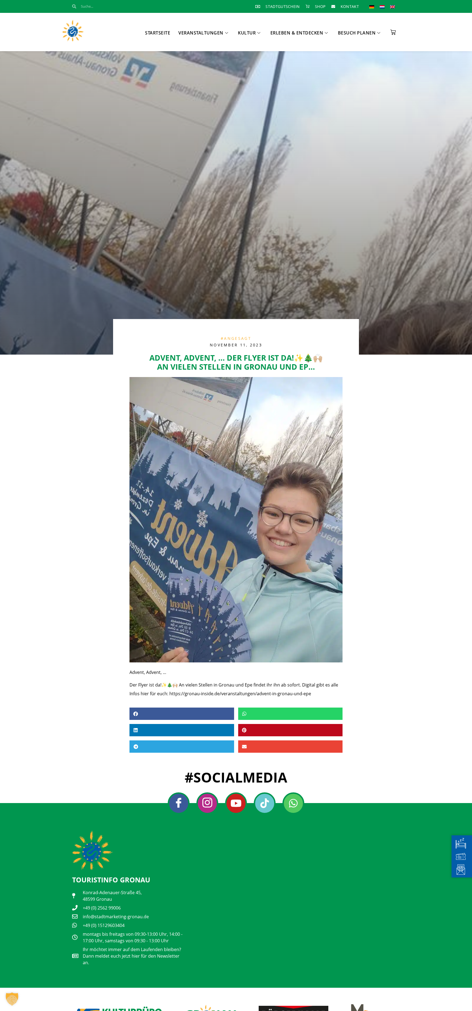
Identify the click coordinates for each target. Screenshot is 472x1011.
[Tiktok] (265, 803)
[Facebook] (179, 803)
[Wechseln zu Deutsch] (372, 6)
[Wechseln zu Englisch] (392, 6)
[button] (181, 714)
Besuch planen (357, 33)
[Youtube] (236, 803)
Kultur (247, 33)
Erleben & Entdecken (296, 33)
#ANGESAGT (236, 338)
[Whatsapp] (293, 803)
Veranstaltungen (200, 33)
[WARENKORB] (393, 30)
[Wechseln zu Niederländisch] (382, 6)
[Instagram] (207, 803)
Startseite (157, 33)
